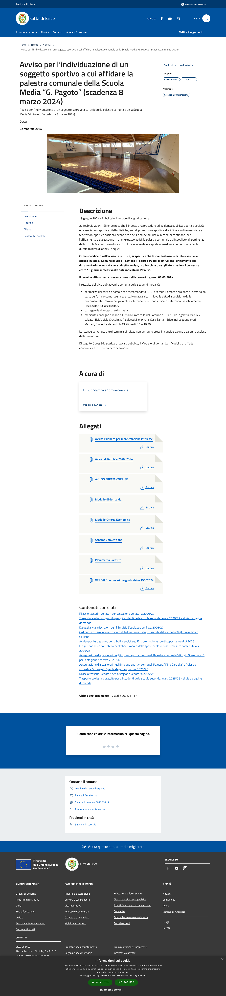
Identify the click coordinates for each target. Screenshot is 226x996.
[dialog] (113, 976)
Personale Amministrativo (30, 923)
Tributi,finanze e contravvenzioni (132, 905)
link (144, 975)
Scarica (149, 447)
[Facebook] (160, 18)
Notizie (47, 45)
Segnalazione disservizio (78, 953)
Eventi (166, 928)
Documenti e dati (25, 929)
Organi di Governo (26, 894)
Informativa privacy (125, 953)
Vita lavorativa (73, 905)
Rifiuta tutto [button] (126, 982)
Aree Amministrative (27, 900)
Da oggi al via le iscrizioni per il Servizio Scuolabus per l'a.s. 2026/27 (121, 627)
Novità (35, 45)
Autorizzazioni (122, 923)
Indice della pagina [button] (33, 205)
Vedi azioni (185, 65)
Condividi (168, 65)
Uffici (19, 905)
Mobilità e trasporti (75, 923)
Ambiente (119, 911)
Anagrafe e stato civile (77, 894)
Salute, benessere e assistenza (131, 917)
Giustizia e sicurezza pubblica (130, 899)
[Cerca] (206, 18)
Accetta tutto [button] (100, 982)
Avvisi (166, 905)
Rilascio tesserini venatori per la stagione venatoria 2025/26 (116, 674)
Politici (19, 917)
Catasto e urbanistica (77, 917)
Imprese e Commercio (77, 911)
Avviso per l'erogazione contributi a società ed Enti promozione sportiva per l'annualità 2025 (136, 641)
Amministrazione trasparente (130, 947)
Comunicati (169, 900)
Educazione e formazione (128, 893)
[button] (113, 990)
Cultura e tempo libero (77, 900)
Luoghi (166, 922)
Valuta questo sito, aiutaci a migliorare (115, 846)
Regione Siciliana (25, 4)
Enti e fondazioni (25, 911)
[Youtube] (168, 18)
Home (23, 45)
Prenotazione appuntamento (81, 947)
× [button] (222, 959)
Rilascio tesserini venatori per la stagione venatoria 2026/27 (116, 613)
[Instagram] (177, 18)
